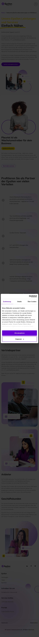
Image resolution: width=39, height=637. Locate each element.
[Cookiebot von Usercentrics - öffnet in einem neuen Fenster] (29, 296)
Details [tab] (19, 301)
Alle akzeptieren (19, 333)
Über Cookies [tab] (32, 301)
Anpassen (18, 339)
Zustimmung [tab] (7, 301)
